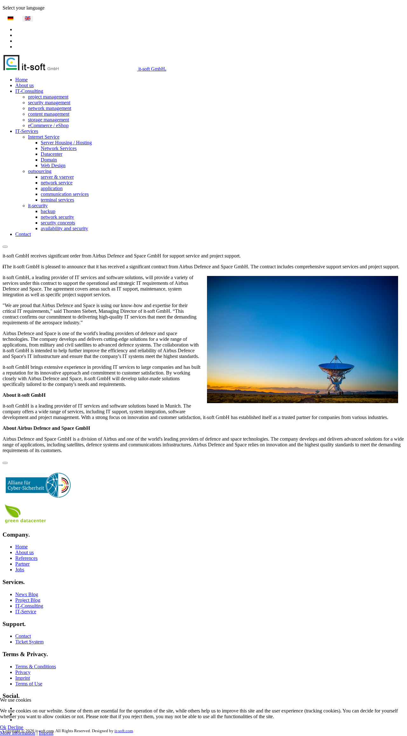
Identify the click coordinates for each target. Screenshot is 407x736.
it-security (38, 205)
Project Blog (27, 600)
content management (48, 114)
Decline (15, 727)
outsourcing (40, 171)
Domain (49, 159)
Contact (23, 234)
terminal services (57, 200)
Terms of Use (28, 683)
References (26, 558)
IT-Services (26, 131)
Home (21, 79)
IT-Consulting (29, 91)
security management (49, 102)
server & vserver (57, 177)
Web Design (53, 165)
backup (48, 211)
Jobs (19, 569)
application (52, 188)
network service (56, 182)
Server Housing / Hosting (66, 142)
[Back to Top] (5, 463)
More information (17, 733)
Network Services (59, 148)
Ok (3, 727)
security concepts (58, 222)
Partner (22, 564)
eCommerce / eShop (48, 125)
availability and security (64, 228)
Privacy (23, 672)
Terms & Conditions (35, 666)
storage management (48, 119)
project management (48, 97)
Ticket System (29, 641)
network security (57, 217)
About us (24, 85)
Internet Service (43, 137)
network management (49, 108)
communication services (65, 194)
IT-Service (25, 611)
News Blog (26, 594)
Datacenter (51, 154)
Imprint (22, 678)
